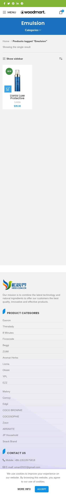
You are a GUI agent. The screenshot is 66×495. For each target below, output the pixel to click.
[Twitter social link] (8, 3)
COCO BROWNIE (12, 410)
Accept (41, 489)
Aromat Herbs (10, 357)
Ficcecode (8, 338)
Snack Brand (10, 441)
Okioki (6, 370)
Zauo (5, 422)
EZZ (5, 382)
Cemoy (7, 397)
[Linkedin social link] (17, 3)
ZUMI (6, 351)
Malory (6, 391)
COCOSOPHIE (11, 416)
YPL (5, 376)
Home (6, 41)
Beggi (6, 345)
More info (24, 489)
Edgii (5, 403)
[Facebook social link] (4, 3)
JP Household (10, 435)
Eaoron (7, 320)
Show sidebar (15, 58)
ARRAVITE (9, 429)
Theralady (8, 326)
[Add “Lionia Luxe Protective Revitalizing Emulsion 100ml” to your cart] (7, 89)
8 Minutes (8, 332)
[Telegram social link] (22, 3)
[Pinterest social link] (13, 3)
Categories (31, 30)
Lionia (17, 102)
